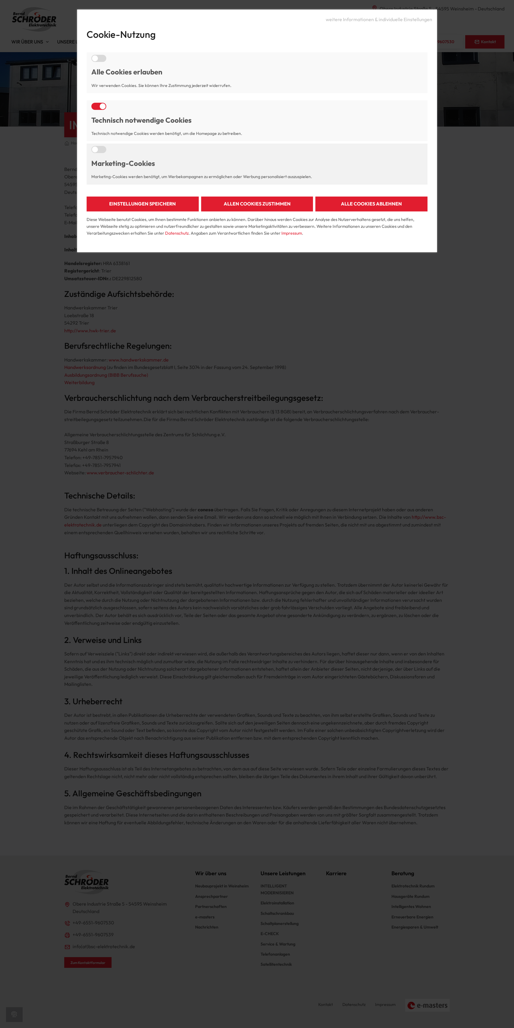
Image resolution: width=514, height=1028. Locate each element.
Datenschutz (177, 233)
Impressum (291, 233)
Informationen (379, 18)
